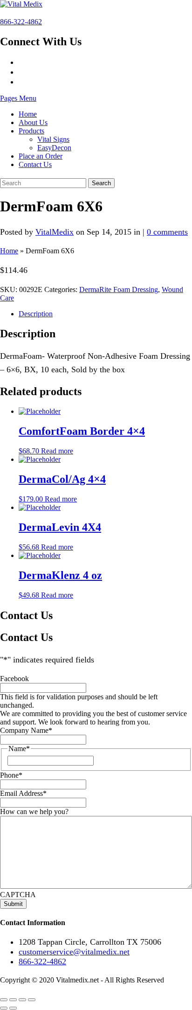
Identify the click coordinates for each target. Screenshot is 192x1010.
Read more (57, 451)
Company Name (26, 730)
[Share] (22, 999)
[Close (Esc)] (31, 999)
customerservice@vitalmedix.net (74, 951)
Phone (11, 775)
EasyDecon (54, 148)
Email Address (23, 793)
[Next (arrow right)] (13, 1008)
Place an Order (40, 156)
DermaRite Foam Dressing (118, 289)
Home (28, 114)
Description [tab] (36, 314)
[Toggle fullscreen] (13, 999)
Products (31, 131)
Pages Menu (18, 98)
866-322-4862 (21, 22)
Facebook (14, 679)
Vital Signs (53, 139)
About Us (33, 122)
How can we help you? (34, 811)
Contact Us (35, 164)
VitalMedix (54, 232)
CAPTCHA (18, 895)
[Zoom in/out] (3, 999)
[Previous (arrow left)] (3, 1008)
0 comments (167, 232)
